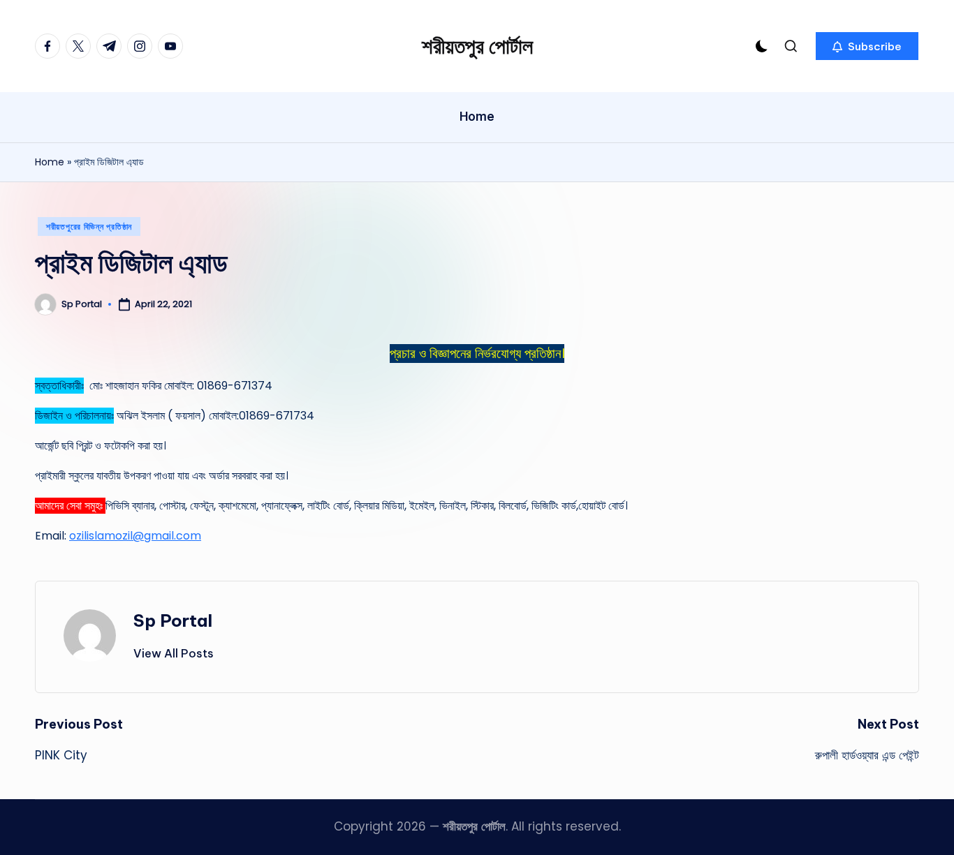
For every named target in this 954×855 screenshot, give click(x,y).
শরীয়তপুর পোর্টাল (477, 46)
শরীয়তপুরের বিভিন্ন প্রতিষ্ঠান (89, 226)
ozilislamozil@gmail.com (135, 536)
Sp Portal (172, 620)
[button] (867, 46)
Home (49, 162)
